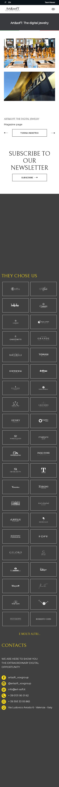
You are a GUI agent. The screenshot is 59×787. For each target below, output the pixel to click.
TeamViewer (50, 2)
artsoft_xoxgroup (18, 677)
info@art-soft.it (16, 689)
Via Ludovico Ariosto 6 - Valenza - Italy (30, 707)
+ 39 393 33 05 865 (19, 701)
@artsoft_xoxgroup (19, 683)
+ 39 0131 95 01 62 (18, 695)
